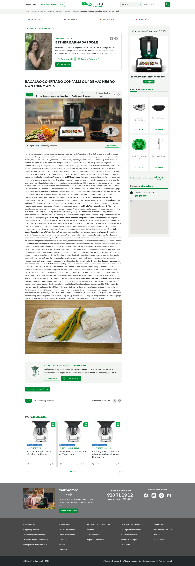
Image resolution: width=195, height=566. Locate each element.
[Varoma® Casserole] (159, 106)
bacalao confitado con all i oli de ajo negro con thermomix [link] (99, 11)
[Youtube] (153, 495)
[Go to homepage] (92, 4)
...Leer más (112, 53)
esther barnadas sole (55, 11)
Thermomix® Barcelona (38, 11)
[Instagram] (161, 495)
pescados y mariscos (71, 11)
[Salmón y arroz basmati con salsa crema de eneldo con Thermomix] (105, 434)
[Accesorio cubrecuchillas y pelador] (139, 106)
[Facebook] (145, 495)
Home (27, 11)
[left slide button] (27, 471)
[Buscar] (167, 4)
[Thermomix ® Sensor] (159, 144)
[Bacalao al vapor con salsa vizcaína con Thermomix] (41, 434)
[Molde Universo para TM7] (139, 144)
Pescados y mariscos (35, 445)
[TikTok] (169, 495)
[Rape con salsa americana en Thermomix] (73, 434)
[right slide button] (119, 471)
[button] (131, 4)
